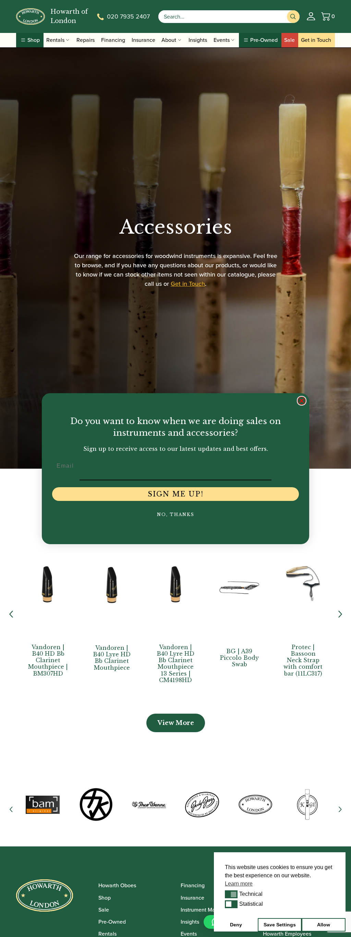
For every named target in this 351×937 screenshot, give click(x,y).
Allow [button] (323, 924)
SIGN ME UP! (176, 494)
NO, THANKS (175, 514)
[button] (231, 894)
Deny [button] (236, 924)
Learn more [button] (239, 884)
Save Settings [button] (280, 924)
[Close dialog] (302, 401)
